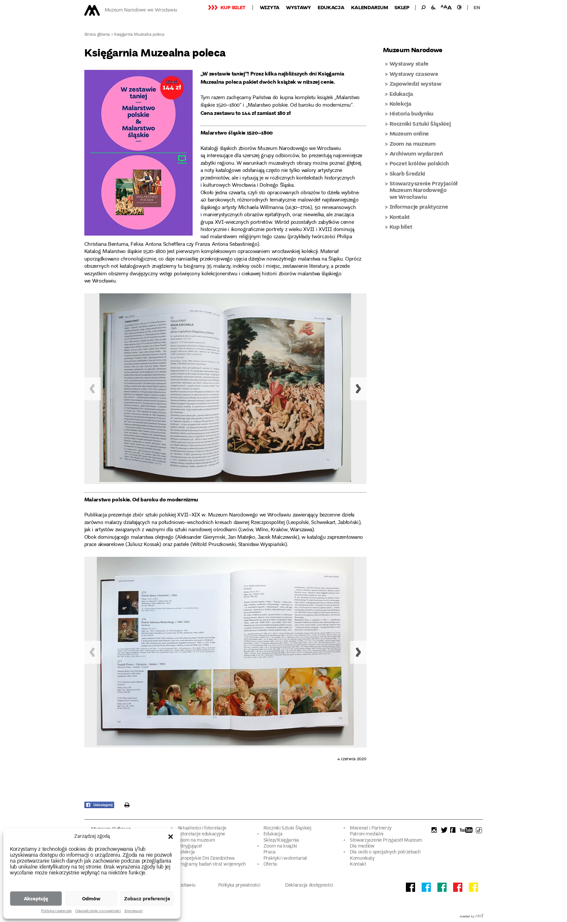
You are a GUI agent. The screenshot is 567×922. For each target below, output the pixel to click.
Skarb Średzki (407, 173)
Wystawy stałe (409, 63)
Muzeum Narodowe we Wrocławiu (141, 10)
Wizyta (270, 7)
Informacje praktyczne (418, 206)
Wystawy (298, 7)
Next (358, 388)
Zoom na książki (280, 846)
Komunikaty (362, 858)
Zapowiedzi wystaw (415, 83)
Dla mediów (362, 846)
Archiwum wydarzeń (416, 153)
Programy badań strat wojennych (211, 864)
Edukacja (331, 7)
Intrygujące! (189, 846)
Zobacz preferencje (147, 898)
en (476, 7)
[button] (170, 836)
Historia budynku (411, 113)
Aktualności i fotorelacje (201, 828)
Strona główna (97, 34)
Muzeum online (409, 133)
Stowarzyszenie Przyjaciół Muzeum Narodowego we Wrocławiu (423, 190)
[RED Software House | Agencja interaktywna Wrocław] (479, 916)
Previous (92, 388)
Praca (269, 852)
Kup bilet (232, 7)
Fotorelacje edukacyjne (201, 834)
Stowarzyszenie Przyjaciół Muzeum (386, 840)
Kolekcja (400, 103)
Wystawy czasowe (413, 74)
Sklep (402, 7)
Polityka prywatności (239, 885)
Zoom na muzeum (412, 143)
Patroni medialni (366, 834)
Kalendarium (369, 7)
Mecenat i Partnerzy (370, 828)
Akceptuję (36, 898)
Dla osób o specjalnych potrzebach (385, 852)
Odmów (91, 898)
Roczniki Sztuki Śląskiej (420, 123)
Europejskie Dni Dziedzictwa (206, 858)
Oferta (270, 864)
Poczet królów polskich (419, 163)
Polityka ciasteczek (56, 911)
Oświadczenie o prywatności (98, 911)
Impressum (133, 911)
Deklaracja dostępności (309, 885)
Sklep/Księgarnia (281, 840)
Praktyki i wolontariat (285, 858)
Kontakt (399, 217)
